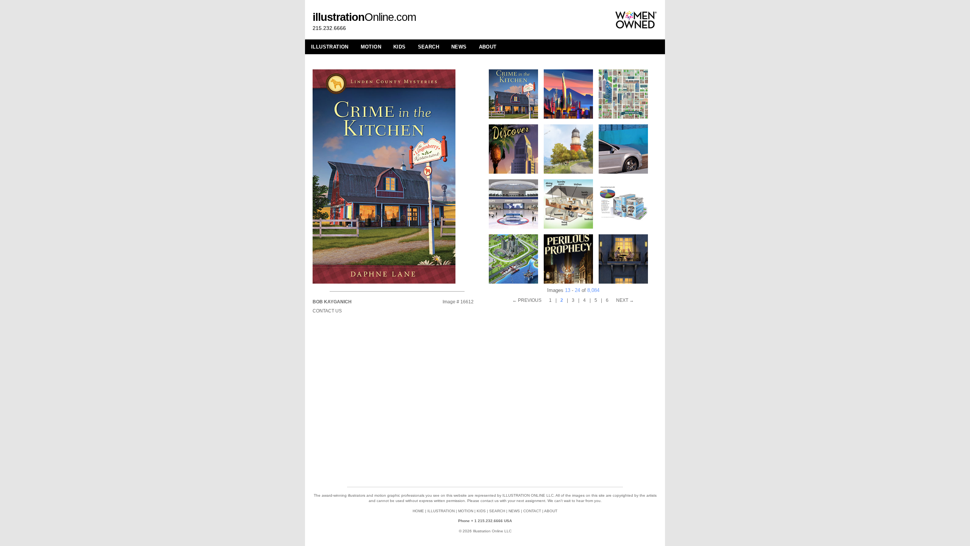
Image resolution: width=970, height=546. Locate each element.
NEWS (459, 47)
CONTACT (532, 511)
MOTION (371, 47)
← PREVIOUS (526, 300)
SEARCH (428, 47)
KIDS (399, 47)
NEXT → (625, 300)
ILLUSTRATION (330, 47)
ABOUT (488, 47)
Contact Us (327, 311)
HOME (418, 511)
